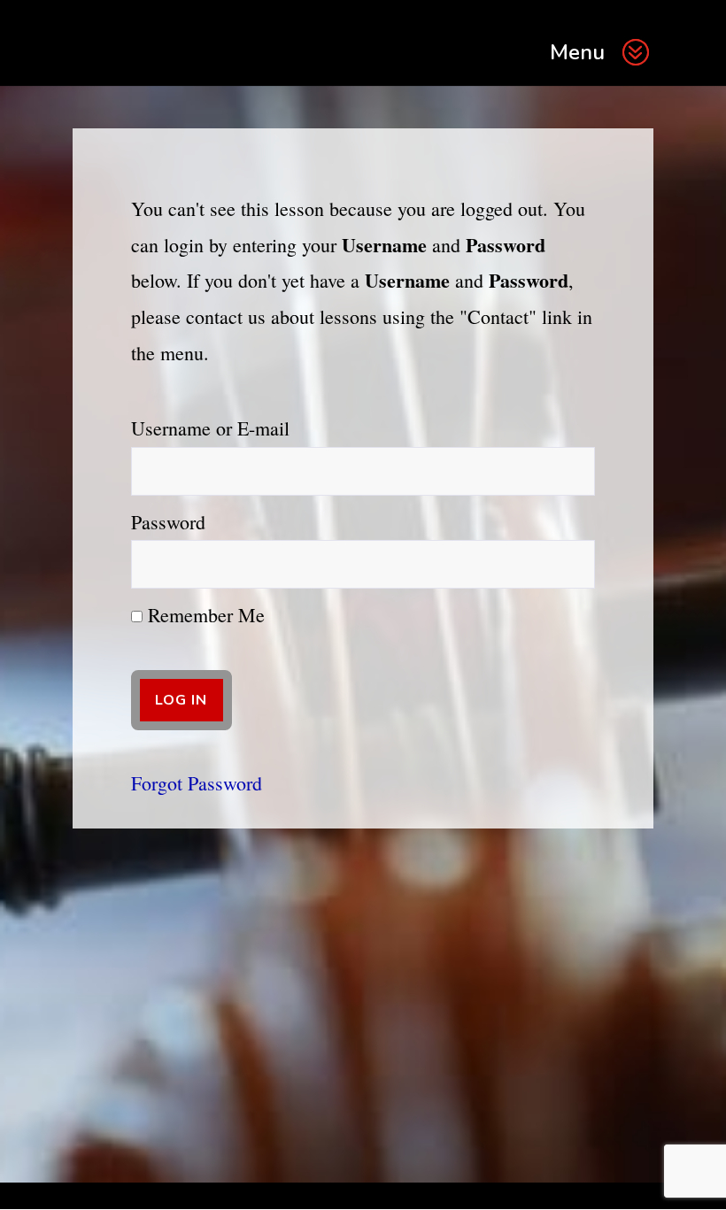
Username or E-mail (210, 428)
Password (168, 522)
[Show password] (569, 564)
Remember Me (204, 615)
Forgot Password (196, 783)
